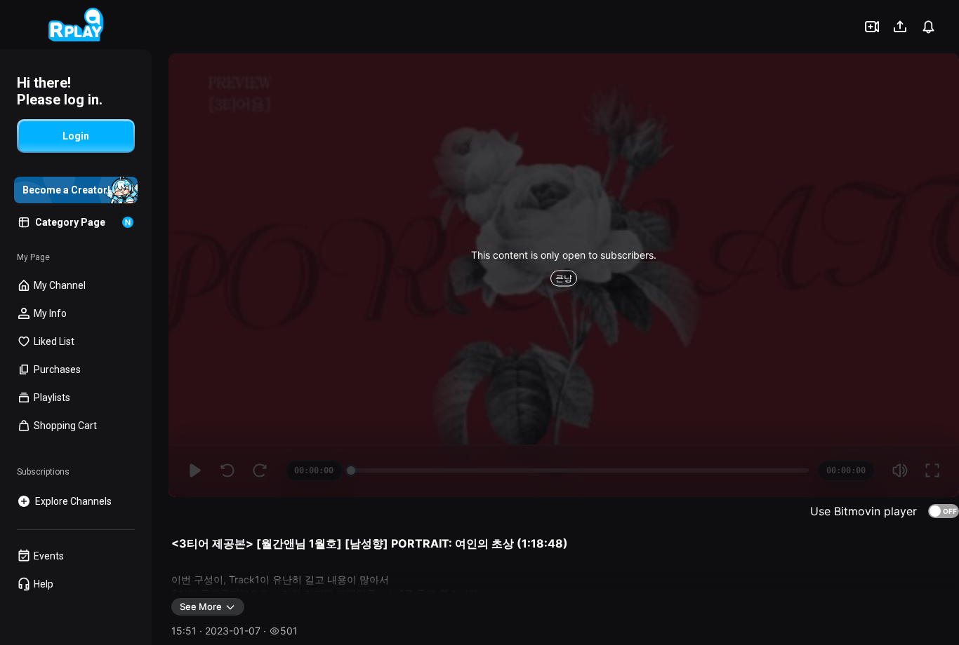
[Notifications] (928, 27)
